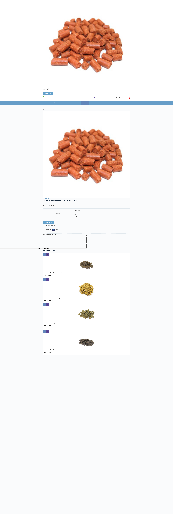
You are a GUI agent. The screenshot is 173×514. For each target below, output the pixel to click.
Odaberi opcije (47, 93)
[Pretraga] (116, 97)
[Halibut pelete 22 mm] (86, 341)
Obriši (75, 216)
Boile (46, 103)
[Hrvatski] (129, 97)
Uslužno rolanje (96, 98)
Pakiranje (58, 213)
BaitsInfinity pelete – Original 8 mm (55, 298)
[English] (129, 98)
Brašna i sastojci (56, 103)
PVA (93, 103)
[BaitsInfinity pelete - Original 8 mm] (86, 289)
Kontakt (111, 98)
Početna (44, 198)
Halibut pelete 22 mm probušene (54, 273)
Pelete (85, 103)
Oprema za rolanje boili (113, 103)
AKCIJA (105, 98)
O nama (87, 98)
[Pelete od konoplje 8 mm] (86, 314)
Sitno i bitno (102, 103)
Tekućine (75, 103)
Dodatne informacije (43, 248)
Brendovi (125, 103)
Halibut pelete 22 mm (50, 350)
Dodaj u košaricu (48, 222)
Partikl (67, 103)
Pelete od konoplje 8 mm (51, 323)
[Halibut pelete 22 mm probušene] (86, 264)
